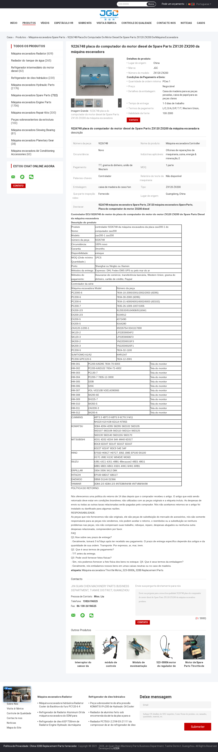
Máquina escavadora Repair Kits (30, 112)
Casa (9, 37)
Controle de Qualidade (136, 23)
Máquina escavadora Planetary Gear (32, 140)
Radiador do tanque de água (27, 60)
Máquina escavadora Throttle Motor (102, 570)
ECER (116, 748)
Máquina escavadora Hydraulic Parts (32, 85)
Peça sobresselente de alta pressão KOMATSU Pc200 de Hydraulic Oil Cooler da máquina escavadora (112, 705)
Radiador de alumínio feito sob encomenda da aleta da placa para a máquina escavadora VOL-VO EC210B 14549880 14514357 (111, 714)
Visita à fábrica (106, 23)
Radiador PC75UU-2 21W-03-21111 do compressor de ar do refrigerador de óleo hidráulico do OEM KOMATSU (113, 723)
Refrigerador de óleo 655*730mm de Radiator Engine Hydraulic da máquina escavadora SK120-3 (60, 723)
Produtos (29, 23)
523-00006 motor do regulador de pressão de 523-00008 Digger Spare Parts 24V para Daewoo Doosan (166, 664)
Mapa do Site (14, 727)
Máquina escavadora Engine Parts (31, 102)
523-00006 (129, 570)
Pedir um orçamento (173, 4)
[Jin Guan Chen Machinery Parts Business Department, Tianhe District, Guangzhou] (109, 15)
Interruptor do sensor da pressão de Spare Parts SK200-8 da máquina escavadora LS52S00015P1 (83, 664)
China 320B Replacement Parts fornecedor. (54, 746)
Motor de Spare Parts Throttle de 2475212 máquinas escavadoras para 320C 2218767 (194, 664)
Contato (133, 120)
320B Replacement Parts (149, 570)
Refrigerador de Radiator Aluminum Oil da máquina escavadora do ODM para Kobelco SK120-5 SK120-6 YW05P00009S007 (62, 714)
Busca (151, 4)
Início (13, 23)
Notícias (186, 23)
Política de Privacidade (16, 746)
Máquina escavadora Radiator (28, 53)
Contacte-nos (166, 23)
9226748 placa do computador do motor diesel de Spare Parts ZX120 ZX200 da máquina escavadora (95, 114)
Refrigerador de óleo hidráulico (29, 78)
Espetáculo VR (63, 23)
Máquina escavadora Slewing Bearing (33, 130)
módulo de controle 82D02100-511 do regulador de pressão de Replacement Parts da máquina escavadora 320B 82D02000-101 (111, 664)
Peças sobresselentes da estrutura (32, 119)
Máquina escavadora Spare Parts (47, 37)
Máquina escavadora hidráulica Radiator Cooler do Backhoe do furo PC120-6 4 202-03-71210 (61, 705)
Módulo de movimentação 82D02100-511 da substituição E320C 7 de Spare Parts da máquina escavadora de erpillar (139, 664)
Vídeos (45, 23)
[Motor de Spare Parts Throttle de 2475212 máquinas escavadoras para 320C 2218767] (194, 647)
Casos (201, 23)
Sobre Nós (84, 23)
